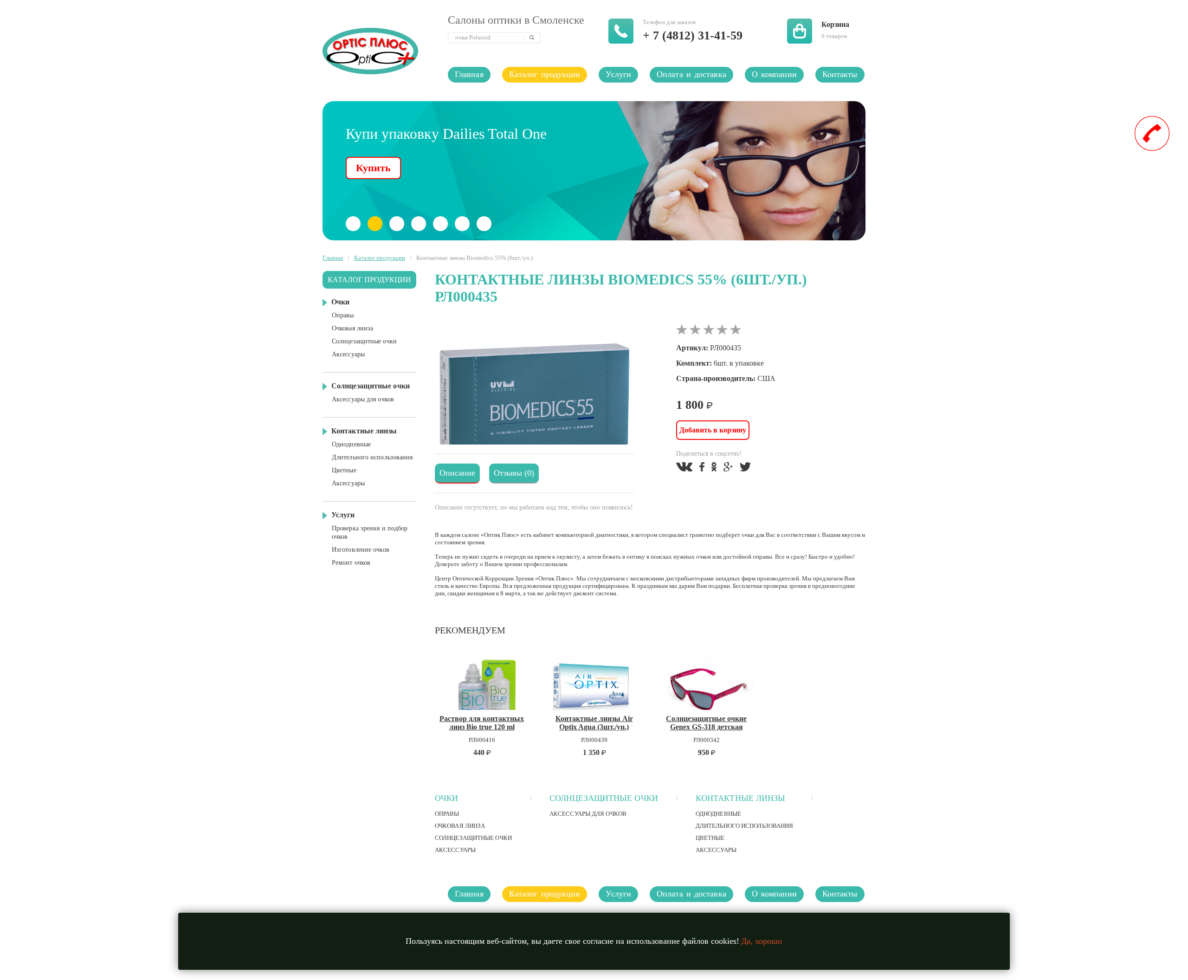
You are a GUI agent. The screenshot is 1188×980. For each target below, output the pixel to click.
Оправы (447, 813)
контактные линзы (741, 798)
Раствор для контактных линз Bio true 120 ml (481, 723)
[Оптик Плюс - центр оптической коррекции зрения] (376, 51)
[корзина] (799, 31)
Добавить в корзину (712, 430)
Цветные (710, 837)
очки (446, 798)
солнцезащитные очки (603, 798)
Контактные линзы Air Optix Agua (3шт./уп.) (594, 723)
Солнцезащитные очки (473, 837)
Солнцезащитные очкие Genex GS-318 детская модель (706, 723)
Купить (373, 168)
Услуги (618, 74)
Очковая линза (460, 825)
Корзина (835, 24)
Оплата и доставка (691, 74)
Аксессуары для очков (587, 813)
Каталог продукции (545, 74)
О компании (774, 74)
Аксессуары (455, 849)
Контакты (840, 74)
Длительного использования (745, 825)
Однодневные (718, 813)
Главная (469, 74)
